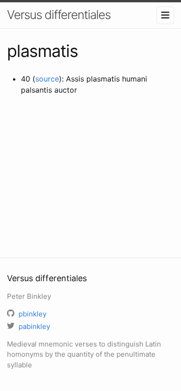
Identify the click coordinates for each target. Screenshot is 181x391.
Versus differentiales (58, 14)
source (47, 78)
